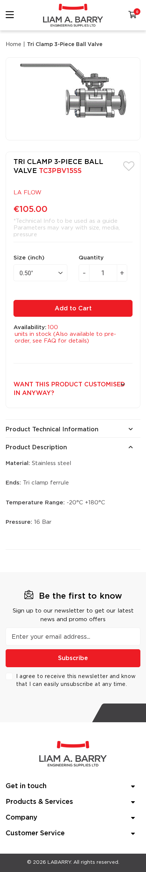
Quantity (91, 258)
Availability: (29, 327)
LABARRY (59, 862)
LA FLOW (27, 192)
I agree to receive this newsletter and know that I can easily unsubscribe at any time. (76, 680)
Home (13, 44)
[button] (128, 165)
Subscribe (73, 658)
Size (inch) (29, 258)
